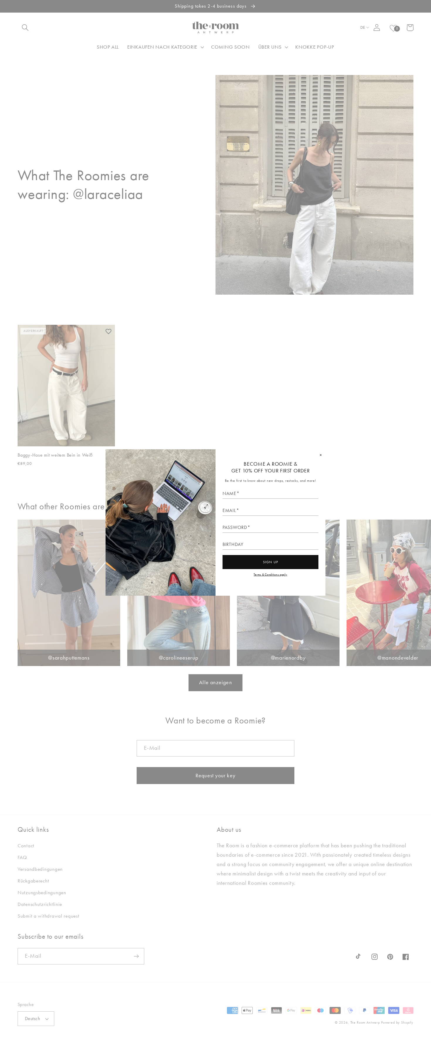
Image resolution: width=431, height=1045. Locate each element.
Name (229, 493)
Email (229, 510)
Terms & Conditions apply (270, 574)
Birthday (233, 544)
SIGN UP (270, 562)
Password (235, 527)
